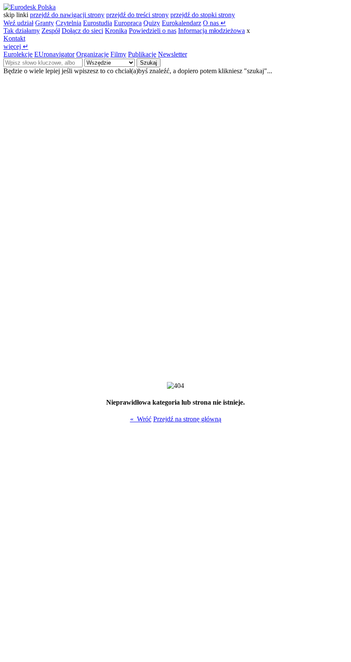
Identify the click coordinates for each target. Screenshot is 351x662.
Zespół (51, 30)
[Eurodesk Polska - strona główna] (29, 7)
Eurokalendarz (181, 23)
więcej (15, 46)
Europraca (128, 23)
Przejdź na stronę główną (187, 419)
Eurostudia (97, 23)
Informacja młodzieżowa (211, 30)
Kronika (116, 30)
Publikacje (142, 54)
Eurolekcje (18, 54)
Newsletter (172, 54)
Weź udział (18, 23)
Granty (44, 23)
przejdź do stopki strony (202, 14)
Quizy (151, 23)
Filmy (118, 54)
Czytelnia (68, 23)
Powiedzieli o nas (152, 30)
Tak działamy (21, 30)
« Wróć (141, 419)
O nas (214, 23)
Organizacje (92, 54)
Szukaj (148, 63)
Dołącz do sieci (82, 30)
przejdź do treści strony (137, 14)
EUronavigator (54, 54)
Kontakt (14, 38)
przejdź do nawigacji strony (67, 14)
